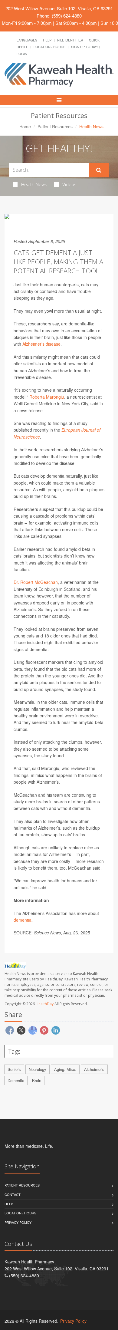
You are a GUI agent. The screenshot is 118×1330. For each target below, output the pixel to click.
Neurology (37, 1069)
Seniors (14, 1069)
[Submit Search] (99, 170)
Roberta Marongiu (46, 397)
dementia (22, 920)
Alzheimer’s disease (41, 344)
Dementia (16, 1080)
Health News (34, 184)
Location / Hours (49, 46)
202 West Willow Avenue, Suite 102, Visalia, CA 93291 (59, 8)
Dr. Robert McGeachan (36, 582)
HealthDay (45, 1003)
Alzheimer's (94, 1069)
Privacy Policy (18, 1222)
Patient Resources (55, 126)
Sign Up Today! (84, 46)
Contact (13, 1194)
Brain (36, 1080)
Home (25, 126)
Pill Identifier (70, 40)
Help (47, 40)
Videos (69, 184)
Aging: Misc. (65, 1069)
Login (22, 53)
